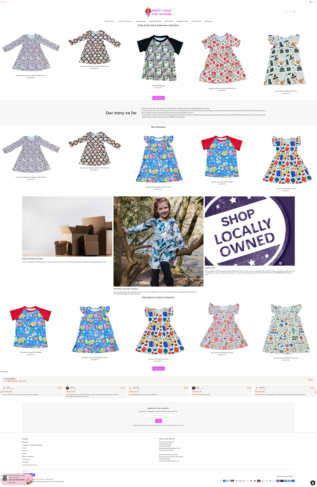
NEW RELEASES (141, 21)
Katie (71, 387)
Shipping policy (49, 479)
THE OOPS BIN (196, 21)
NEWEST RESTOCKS (155, 21)
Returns (24, 453)
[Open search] (287, 11)
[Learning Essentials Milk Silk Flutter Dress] (286, 329)
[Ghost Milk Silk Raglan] (158, 57)
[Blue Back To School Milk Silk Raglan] (222, 155)
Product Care (26, 459)
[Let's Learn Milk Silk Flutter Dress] (286, 159)
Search (24, 448)
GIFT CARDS (169, 21)
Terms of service (41, 479)
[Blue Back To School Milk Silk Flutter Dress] (158, 158)
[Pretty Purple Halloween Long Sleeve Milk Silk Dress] (31, 52)
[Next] (310, 62)
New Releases (158, 126)
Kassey (262, 387)
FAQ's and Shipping (28, 456)
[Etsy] (1, 2)
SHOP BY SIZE (109, 21)
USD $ (313, 2)
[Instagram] (5, 2)
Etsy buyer (10, 387)
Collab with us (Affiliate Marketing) (32, 445)
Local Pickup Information (29, 465)
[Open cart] (294, 11)
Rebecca (135, 387)
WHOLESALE (208, 21)
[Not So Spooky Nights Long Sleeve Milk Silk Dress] (95, 47)
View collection (158, 98)
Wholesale (25, 442)
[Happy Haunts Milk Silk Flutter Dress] (286, 59)
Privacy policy (33, 479)
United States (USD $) (286, 476)
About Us (25, 451)
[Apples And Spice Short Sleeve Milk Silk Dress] (222, 58)
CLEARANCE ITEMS (182, 21)
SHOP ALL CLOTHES (125, 21)
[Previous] (7, 62)
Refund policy (25, 479)
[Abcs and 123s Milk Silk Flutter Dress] (222, 326)
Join (158, 421)
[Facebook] (3, 2)
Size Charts (25, 462)
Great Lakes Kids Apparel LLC (42, 481)
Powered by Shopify (57, 481)
